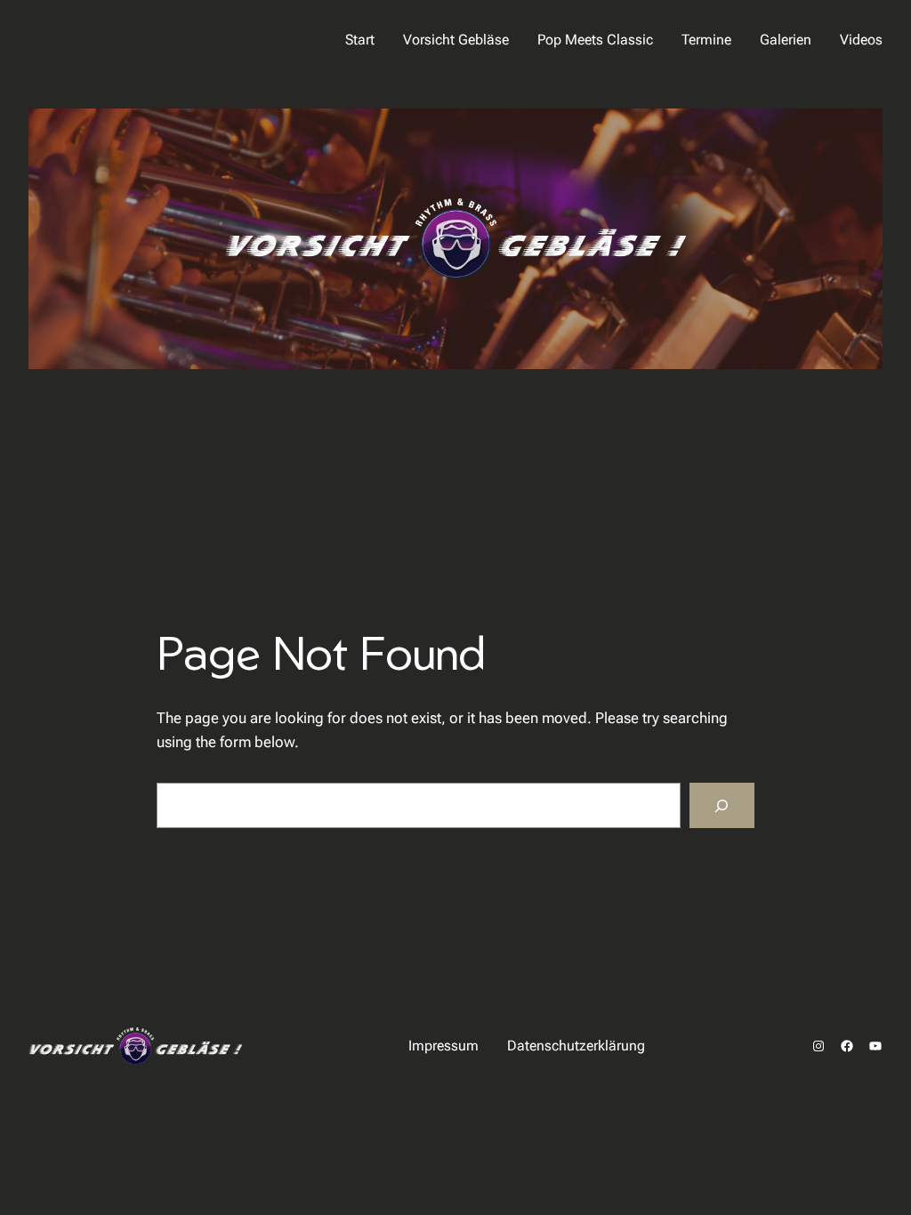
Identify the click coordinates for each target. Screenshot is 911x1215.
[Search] (721, 805)
